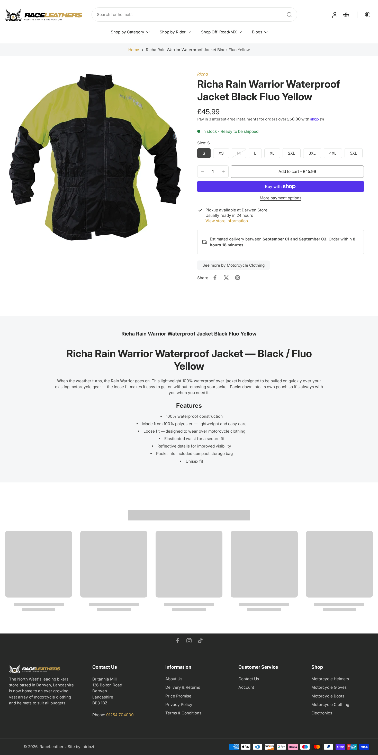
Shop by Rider (173, 32)
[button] (297, 171)
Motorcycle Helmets (330, 678)
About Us (173, 678)
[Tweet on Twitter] (226, 277)
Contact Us (248, 678)
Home (133, 49)
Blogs (257, 32)
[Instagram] (189, 640)
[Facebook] (177, 640)
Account (246, 687)
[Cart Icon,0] (346, 14)
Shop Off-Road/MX (219, 32)
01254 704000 (120, 714)
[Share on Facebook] (215, 277)
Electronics (321, 713)
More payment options (280, 198)
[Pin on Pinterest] (237, 277)
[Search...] (289, 14)
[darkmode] (364, 15)
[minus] (202, 171)
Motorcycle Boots (327, 696)
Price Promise (178, 696)
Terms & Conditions (183, 713)
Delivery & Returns (182, 687)
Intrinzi (88, 746)
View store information (226, 220)
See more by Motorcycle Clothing (233, 265)
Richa (202, 74)
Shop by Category (127, 32)
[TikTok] (200, 640)
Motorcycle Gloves (329, 687)
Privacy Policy (178, 704)
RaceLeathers (53, 746)
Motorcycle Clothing (330, 704)
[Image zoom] (95, 157)
